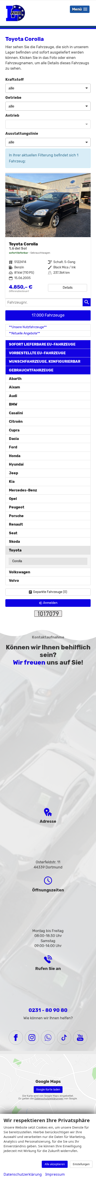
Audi (13, 396)
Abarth (15, 379)
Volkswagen (19, 572)
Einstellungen (81, 1164)
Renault (16, 524)
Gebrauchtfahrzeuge (31, 370)
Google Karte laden (48, 1089)
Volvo (14, 580)
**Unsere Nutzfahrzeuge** (28, 327)
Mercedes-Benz (23, 490)
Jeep (13, 473)
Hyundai (16, 464)
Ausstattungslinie (21, 133)
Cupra (14, 430)
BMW (13, 404)
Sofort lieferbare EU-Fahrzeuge (42, 344)
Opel (13, 499)
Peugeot (16, 507)
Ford (13, 447)
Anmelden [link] (50, 603)
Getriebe (13, 97)
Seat (13, 533)
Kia (12, 481)
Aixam (14, 387)
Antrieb (12, 115)
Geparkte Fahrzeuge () (50, 592)
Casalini (16, 413)
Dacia (14, 439)
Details (68, 288)
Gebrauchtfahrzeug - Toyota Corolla (48, 235)
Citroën (16, 421)
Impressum (55, 1174)
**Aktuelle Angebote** (24, 333)
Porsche (16, 516)
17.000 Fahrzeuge (48, 315)
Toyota (15, 550)
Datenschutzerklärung (23, 1174)
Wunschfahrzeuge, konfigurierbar (44, 361)
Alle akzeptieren (55, 1164)
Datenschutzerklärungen (48, 1098)
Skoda (14, 541)
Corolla (17, 561)
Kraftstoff (14, 79)
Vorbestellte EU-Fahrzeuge (37, 353)
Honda (14, 456)
